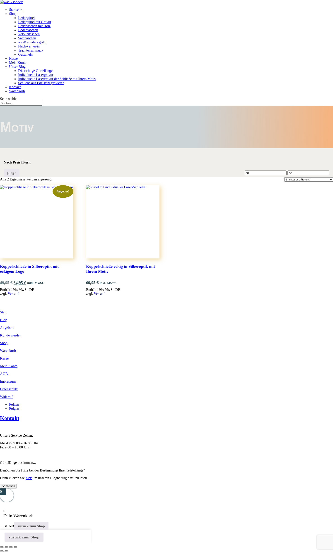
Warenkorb (17, 91)
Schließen (8, 486)
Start (3, 312)
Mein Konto (18, 62)
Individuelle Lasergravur (35, 75)
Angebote (7, 327)
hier (29, 478)
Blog (3, 320)
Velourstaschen (29, 34)
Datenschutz (9, 389)
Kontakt (15, 87)
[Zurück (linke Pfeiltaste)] (2, 551)
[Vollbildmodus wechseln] (6, 547)
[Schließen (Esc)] (15, 547)
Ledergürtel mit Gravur (34, 22)
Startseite (15, 10)
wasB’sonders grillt (32, 42)
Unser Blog (17, 67)
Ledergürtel (26, 18)
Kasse (13, 58)
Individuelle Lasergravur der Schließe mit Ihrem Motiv (57, 79)
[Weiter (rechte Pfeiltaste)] (6, 551)
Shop (13, 14)
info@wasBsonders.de (16, 455)
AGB (4, 374)
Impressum (8, 381)
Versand (13, 294)
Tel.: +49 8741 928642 (16, 428)
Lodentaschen (28, 30)
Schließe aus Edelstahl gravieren (41, 83)
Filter (11, 173)
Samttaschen (27, 38)
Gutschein (25, 54)
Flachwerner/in (29, 46)
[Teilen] (11, 547)
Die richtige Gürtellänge (35, 71)
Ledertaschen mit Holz (34, 26)
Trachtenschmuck (30, 50)
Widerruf (6, 397)
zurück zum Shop (31, 526)
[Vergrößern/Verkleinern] (2, 547)
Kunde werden (10, 335)
